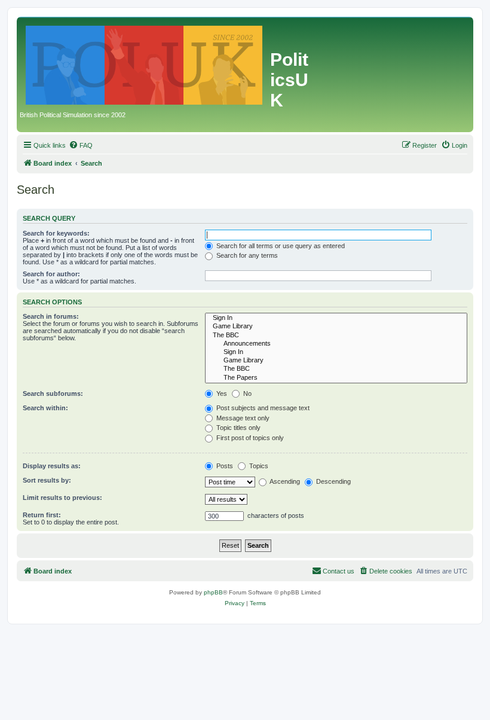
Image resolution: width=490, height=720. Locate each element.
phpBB (213, 592)
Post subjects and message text (262, 407)
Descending (332, 481)
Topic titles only (238, 427)
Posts (224, 465)
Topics (257, 465)
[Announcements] (336, 344)
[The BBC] (336, 335)
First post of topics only (249, 437)
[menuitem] (81, 145)
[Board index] (145, 63)
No (246, 393)
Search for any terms (246, 255)
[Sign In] (336, 318)
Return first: (42, 514)
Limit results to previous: (62, 497)
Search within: (45, 407)
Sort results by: (47, 480)
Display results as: (52, 465)
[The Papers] (336, 378)
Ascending (284, 481)
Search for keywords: (56, 233)
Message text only (242, 418)
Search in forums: (51, 316)
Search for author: (51, 273)
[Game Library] (336, 326)
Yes (221, 393)
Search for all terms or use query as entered (280, 245)
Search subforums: (53, 393)
